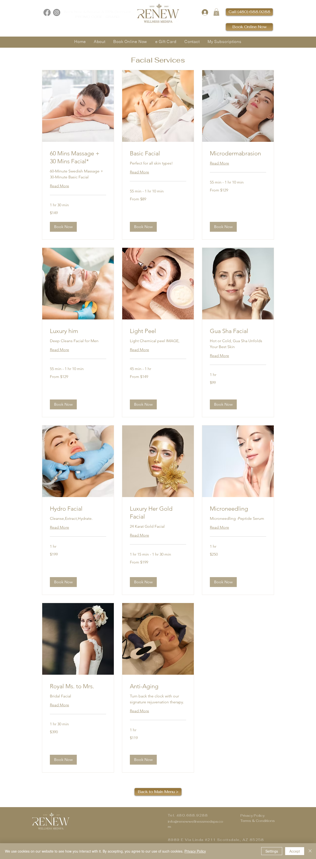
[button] (216, 12)
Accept (294, 851)
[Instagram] (56, 12)
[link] (78, 157)
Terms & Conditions (257, 820)
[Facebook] (47, 12)
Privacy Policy (252, 815)
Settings (271, 851)
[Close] (310, 851)
